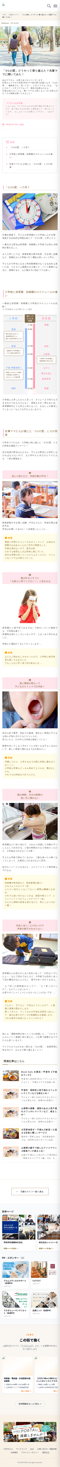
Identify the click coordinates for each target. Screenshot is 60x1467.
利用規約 (14, 1452)
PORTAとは (8, 1449)
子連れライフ (13, 14)
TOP (4, 14)
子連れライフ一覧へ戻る (30, 1191)
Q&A (32, 1449)
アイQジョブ (27, 1345)
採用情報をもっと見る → (30, 1403)
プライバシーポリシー (30, 1452)
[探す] (49, 5)
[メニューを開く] (55, 5)
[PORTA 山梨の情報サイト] (9, 5)
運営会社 (45, 1452)
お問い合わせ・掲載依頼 (47, 1449)
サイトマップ (21, 1449)
